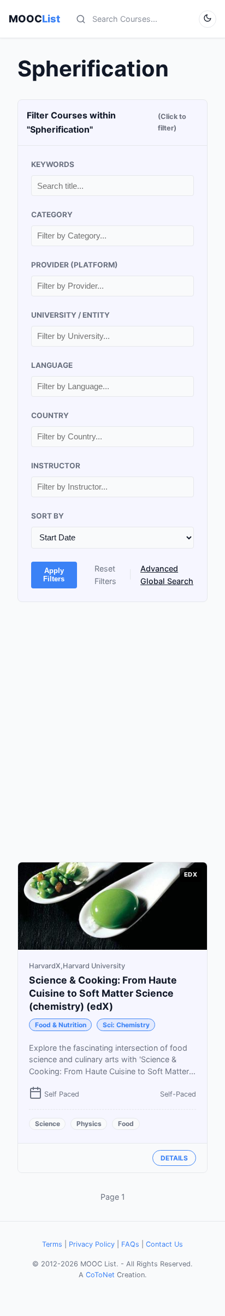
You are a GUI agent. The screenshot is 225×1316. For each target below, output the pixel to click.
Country (50, 415)
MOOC (34, 18)
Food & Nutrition (60, 1025)
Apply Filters (53, 575)
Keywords (52, 164)
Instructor (55, 465)
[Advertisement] (112, 732)
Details (174, 1158)
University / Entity (70, 315)
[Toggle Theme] (207, 19)
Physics (89, 1124)
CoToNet (100, 1275)
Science (47, 1124)
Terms (52, 1244)
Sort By (47, 515)
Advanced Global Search (166, 575)
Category (52, 214)
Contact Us (164, 1244)
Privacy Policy (92, 1244)
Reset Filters (105, 575)
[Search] (81, 19)
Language (52, 365)
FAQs (130, 1244)
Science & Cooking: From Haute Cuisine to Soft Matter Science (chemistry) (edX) (103, 993)
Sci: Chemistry (126, 1025)
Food (126, 1124)
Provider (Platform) (74, 264)
